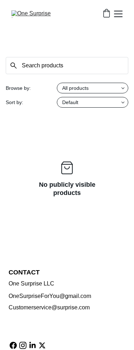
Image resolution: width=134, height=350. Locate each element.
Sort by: (14, 102)
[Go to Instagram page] (22, 345)
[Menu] (118, 14)
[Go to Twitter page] (42, 345)
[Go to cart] (106, 14)
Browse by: (18, 88)
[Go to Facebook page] (13, 345)
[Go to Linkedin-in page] (32, 345)
